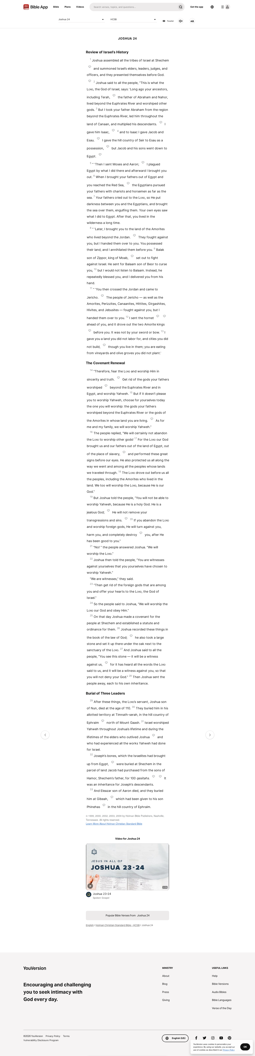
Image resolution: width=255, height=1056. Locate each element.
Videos (80, 6)
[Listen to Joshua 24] (181, 21)
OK (245, 1046)
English (90, 925)
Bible (56, 6)
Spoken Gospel (101, 897)
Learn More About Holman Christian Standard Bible (114, 823)
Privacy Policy (53, 1036)
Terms (66, 1036)
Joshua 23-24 (105, 894)
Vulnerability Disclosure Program (40, 1040)
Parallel (170, 21)
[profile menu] (225, 6)
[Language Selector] (212, 6)
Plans (68, 6)
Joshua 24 (64, 19)
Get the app (196, 6)
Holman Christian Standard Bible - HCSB (118, 925)
